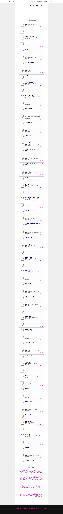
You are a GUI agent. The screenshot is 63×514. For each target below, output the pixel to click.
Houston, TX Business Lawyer (38, 492)
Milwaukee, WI (40, 472)
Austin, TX (37, 471)
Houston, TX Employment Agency (38, 489)
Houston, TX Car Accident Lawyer (24, 493)
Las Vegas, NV (36, 470)
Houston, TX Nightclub (37, 480)
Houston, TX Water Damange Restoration (35, 497)
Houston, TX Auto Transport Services (31, 486)
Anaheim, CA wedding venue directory (25, 468)
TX (27, 472)
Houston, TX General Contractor (28, 487)
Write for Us (45, 508)
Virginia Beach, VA (35, 472)
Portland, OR (21, 471)
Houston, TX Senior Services (39, 479)
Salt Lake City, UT (31, 472)
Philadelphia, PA (26, 471)
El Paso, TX (40, 471)
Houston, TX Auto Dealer (28, 485)
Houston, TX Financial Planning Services (33, 495)
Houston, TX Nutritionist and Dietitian (29, 488)
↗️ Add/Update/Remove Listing (31, 20)
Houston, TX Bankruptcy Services (27, 478)
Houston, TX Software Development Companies (36, 494)
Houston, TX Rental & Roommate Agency (26, 476)
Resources (39, 508)
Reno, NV (40, 470)
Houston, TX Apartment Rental (35, 476)
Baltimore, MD (25, 470)
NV (42, 470)
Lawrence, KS (21, 470)
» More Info (41, 26)
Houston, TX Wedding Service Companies (37, 501)
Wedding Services (43, 1)
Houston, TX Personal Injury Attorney (37, 484)
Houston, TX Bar (32, 480)
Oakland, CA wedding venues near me (34, 468)
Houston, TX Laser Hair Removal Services (29, 492)
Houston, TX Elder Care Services (24, 479)
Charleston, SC (30, 471)
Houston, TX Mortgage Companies (39, 488)
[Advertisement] (11, 14)
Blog (51, 1)
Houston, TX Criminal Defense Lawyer (33, 493)
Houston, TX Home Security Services (24, 480)
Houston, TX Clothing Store (35, 487)
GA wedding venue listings (28, 469)
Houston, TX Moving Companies (29, 477)
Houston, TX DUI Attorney (39, 478)
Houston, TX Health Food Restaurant (25, 496)
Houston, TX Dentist (33, 478)
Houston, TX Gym (41, 495)
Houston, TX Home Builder (26, 497)
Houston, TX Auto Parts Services (36, 485)
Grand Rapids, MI (30, 470)
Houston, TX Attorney (22, 485)
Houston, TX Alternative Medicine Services (27, 484)
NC (34, 470)
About (54, 1)
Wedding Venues (37, 1)
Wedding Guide (20, 508)
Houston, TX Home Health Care (32, 479)
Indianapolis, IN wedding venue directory (37, 469)
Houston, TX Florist (31, 489)
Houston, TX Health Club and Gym (24, 495)
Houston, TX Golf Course (32, 483)
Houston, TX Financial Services (26, 494)
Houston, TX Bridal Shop (28, 501)
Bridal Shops (48, 1)
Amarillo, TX (33, 471)
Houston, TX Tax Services (26, 483)
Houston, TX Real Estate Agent (24, 489)
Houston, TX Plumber (36, 477)
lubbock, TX (25, 472)
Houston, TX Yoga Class (33, 496)
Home (33, 1)
